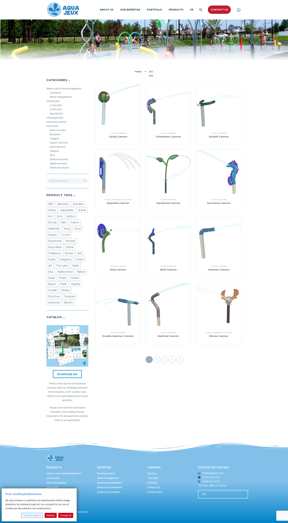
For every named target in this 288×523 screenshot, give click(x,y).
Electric (68, 302)
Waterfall (53, 228)
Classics (54, 150)
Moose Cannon (218, 336)
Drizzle (52, 222)
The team (153, 478)
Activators (55, 92)
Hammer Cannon (219, 269)
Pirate (62, 278)
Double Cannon (219, 136)
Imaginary (66, 259)
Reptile (75, 284)
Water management (61, 96)
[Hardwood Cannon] (168, 172)
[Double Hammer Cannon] (118, 305)
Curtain (52, 290)
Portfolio (154, 9)
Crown (66, 235)
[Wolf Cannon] (168, 239)
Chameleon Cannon (168, 136)
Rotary (66, 290)
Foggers (54, 138)
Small (51, 278)
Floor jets (62, 265)
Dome (70, 247)
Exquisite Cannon (118, 203)
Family (52, 259)
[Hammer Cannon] (218, 239)
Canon (75, 222)
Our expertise (130, 9)
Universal (54, 302)
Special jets (56, 113)
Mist (63, 222)
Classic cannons (59, 142)
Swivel (74, 278)
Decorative (55, 247)
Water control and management (64, 88)
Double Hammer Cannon (118, 336)
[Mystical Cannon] (168, 305)
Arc (50, 216)
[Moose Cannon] (218, 305)
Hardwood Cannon (168, 203)
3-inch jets (56, 109)
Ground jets (53, 101)
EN (204, 494)
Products (176, 9)
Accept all (65, 515)
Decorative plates (56, 121)
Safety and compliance (109, 487)
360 (50, 204)
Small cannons (58, 146)
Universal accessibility (109, 482)
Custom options (32, 515)
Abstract (62, 204)
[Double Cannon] (218, 106)
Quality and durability (108, 492)
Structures (52, 126)
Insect (80, 259)
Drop (78, 228)
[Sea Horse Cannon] (218, 172)
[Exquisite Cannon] (118, 172)
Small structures (59, 159)
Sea (50, 271)
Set (79, 253)
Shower (70, 241)
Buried (69, 253)
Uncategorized (54, 117)
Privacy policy (155, 492)
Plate (63, 284)
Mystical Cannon (168, 336)
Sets (52, 155)
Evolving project (106, 473)
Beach (52, 284)
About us (107, 9)
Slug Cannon (118, 269)
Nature (81, 271)
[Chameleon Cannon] (168, 106)
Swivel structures (59, 167)
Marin (75, 265)
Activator (78, 204)
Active (52, 210)
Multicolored (65, 271)
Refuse (51, 515)
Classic (52, 235)
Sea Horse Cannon (219, 203)
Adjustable (67, 210)
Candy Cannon (118, 136)
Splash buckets (58, 163)
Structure (54, 296)
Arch (59, 216)
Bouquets (55, 134)
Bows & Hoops (58, 130)
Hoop (67, 228)
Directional (54, 241)
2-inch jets (56, 105)
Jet (50, 265)
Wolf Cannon (168, 269)
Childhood (54, 253)
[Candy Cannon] (118, 106)
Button (71, 216)
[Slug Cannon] (118, 239)
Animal (82, 210)
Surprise (69, 296)
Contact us (154, 487)
